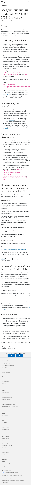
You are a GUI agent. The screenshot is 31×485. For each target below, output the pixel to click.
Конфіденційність (19, 478)
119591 (3, 259)
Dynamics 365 (4, 422)
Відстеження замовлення (6, 385)
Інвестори (3, 466)
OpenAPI (11, 120)
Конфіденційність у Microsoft (7, 463)
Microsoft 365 (4, 367)
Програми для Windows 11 (6, 372)
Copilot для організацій (6, 363)
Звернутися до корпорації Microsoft (8, 478)
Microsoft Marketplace (6, 447)
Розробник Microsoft (5, 438)
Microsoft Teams (5, 431)
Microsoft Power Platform (6, 450)
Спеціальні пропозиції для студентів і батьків (10, 406)
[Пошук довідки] (5, 2)
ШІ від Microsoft (4, 415)
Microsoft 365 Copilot (5, 429)
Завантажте (6, 94)
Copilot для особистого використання (8, 365)
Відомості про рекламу (20, 480)
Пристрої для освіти (5, 394)
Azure (3, 420)
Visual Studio (4, 454)
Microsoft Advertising (5, 427)
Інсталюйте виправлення (15, 161)
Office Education (4, 401)
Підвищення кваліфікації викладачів (8, 404)
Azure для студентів (5, 408)
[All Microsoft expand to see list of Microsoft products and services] (2, 2)
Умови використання (5, 480)
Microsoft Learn (4, 440)
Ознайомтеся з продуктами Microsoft (8, 370)
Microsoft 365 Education (6, 399)
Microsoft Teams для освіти (7, 397)
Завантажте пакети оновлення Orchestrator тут (13, 249)
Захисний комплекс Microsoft (7, 417)
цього (6, 128)
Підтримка (4, 5)
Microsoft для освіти (5, 392)
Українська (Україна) (7, 470)
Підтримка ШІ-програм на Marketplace (9, 443)
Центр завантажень (5, 381)
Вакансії (3, 461)
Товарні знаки (12, 480)
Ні (19, 355)
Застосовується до (7, 20)
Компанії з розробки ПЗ (6, 452)
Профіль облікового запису (7, 379)
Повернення (4, 383)
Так (11, 355)
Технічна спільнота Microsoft (7, 445)
